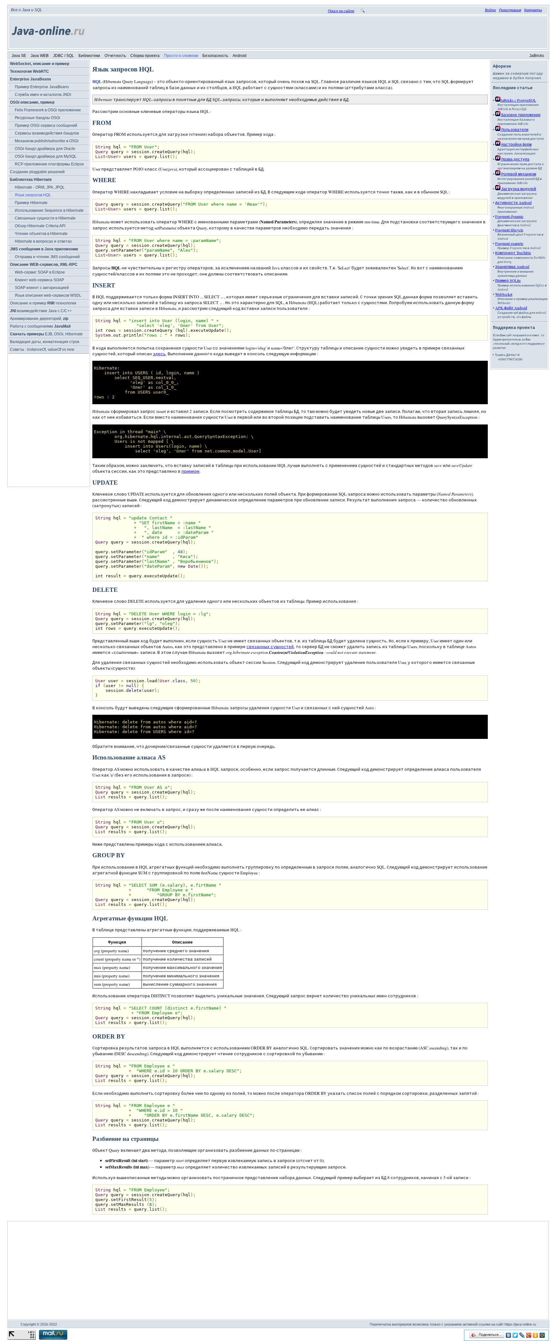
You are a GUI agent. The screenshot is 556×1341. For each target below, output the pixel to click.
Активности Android (513, 202)
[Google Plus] (528, 1335)
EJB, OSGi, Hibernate (46, 334)
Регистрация (510, 10)
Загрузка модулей (518, 188)
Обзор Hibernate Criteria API (40, 226)
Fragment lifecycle (509, 229)
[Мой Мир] (542, 1335)
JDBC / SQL (63, 55)
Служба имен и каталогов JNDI (43, 94)
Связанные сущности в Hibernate (45, 218)
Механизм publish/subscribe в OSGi (47, 141)
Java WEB (40, 55)
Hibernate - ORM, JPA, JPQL (40, 187)
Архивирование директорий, (39, 318)
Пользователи (514, 129)
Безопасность (215, 55)
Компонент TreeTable (513, 252)
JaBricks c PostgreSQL (518, 100)
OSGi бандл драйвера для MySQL (46, 156)
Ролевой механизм (518, 173)
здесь (159, 354)
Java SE (19, 55)
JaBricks (536, 55)
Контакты (533, 10)
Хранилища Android (512, 266)
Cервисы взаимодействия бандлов (47, 133)
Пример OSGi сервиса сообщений (46, 125)
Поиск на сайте (341, 11)
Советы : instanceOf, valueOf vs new (42, 349)
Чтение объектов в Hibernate (41, 233)
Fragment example (509, 243)
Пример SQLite (508, 280)
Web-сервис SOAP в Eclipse (40, 272)
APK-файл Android (511, 307)
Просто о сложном (181, 55)
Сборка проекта (145, 55)
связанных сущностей (270, 646)
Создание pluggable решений (37, 172)
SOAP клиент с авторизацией (42, 287)
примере (190, 471)
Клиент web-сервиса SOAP (39, 280)
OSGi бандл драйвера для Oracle (45, 148)
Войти (490, 10)
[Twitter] (515, 1335)
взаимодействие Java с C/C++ (41, 311)
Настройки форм (516, 144)
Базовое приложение (520, 114)
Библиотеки (89, 55)
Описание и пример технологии (43, 303)
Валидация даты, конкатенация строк (44, 342)
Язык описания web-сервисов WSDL (48, 295)
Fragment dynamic (509, 216)
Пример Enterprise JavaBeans (42, 87)
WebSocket (503, 294)
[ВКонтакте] (508, 1335)
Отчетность (115, 55)
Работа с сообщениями (40, 326)
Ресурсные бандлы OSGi (37, 118)
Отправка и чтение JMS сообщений (47, 257)
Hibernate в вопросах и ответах (43, 241)
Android (239, 55)
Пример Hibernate (31, 202)
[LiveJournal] (522, 1335)
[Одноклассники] (535, 1335)
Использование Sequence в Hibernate (49, 210)
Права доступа (514, 159)
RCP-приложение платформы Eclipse (49, 164)
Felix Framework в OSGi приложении (48, 110)
